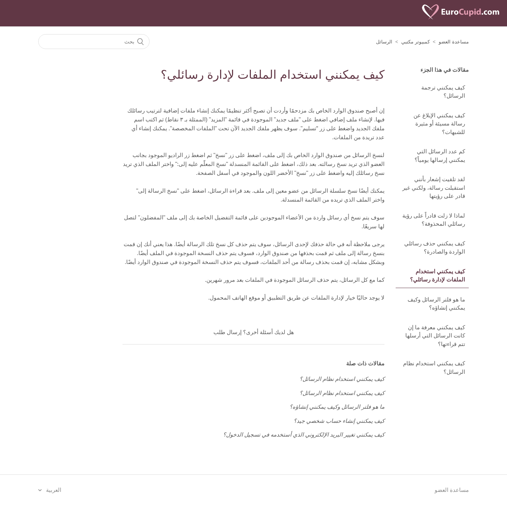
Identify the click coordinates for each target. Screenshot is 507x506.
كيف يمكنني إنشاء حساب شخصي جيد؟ (339, 421)
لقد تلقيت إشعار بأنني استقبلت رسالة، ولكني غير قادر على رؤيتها (433, 187)
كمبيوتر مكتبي (415, 42)
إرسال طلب (227, 332)
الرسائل (384, 42)
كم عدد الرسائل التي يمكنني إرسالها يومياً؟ (440, 155)
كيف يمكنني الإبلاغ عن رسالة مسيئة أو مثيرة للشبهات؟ (439, 123)
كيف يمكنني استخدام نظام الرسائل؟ (434, 367)
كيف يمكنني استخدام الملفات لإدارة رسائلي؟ (437, 275)
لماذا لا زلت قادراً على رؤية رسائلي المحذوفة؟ (433, 219)
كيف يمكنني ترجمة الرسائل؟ (443, 91)
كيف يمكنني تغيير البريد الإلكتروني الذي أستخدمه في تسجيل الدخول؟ (304, 434)
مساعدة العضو (454, 42)
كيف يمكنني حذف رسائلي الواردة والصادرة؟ (434, 247)
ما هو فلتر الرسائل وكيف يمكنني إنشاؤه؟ (436, 303)
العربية (53, 490)
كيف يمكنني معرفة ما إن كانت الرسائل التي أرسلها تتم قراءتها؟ (435, 335)
